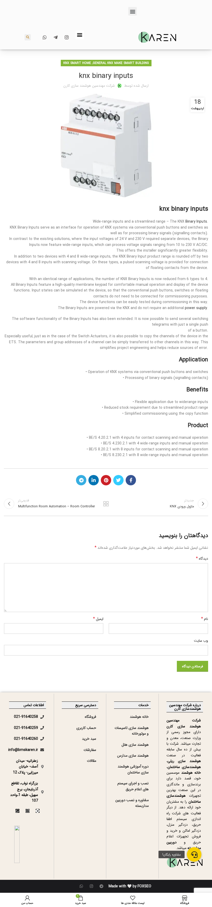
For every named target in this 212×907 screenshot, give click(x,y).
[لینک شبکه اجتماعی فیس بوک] (131, 480)
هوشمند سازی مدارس (133, 755)
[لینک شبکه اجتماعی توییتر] (118, 480)
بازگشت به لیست (106, 504)
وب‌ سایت (201, 640)
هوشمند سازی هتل (135, 745)
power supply (196, 308)
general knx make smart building (121, 63)
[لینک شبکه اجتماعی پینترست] (106, 480)
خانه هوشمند (139, 717)
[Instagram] (27, 811)
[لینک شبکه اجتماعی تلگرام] (81, 480)
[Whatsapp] (17, 811)
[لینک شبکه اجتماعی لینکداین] (93, 480)
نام (204, 619)
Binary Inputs (195, 221)
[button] (132, 11)
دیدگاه (202, 558)
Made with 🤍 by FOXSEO (130, 886)
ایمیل (98, 619)
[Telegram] (38, 811)
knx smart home (77, 63)
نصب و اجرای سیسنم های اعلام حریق (133, 786)
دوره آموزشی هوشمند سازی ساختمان (133, 769)
